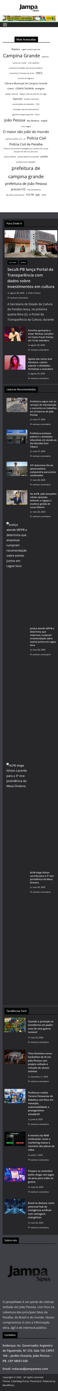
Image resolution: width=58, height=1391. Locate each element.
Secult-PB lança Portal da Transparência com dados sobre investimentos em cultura (30, 278)
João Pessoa (14, 120)
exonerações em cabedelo (23, 104)
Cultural (12, 262)
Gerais (23, 262)
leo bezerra (33, 120)
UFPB (43, 195)
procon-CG (18, 189)
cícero (10, 88)
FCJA (37, 104)
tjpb (37, 194)
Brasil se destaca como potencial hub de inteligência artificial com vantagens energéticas (41, 1210)
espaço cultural (11, 94)
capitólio (45, 57)
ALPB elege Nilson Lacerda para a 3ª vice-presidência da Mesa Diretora (42, 877)
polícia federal (10, 157)
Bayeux (16, 49)
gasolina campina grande (22, 114)
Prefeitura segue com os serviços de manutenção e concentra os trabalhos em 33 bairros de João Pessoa (43, 408)
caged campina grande (30, 49)
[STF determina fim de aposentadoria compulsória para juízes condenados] (16, 475)
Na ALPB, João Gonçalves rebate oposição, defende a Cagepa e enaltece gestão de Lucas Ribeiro (43, 500)
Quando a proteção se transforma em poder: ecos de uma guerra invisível (40, 1027)
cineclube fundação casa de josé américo (26, 68)
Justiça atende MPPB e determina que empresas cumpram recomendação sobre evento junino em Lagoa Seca (43, 637)
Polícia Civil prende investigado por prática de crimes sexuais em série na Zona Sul (26, 150)
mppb (44, 120)
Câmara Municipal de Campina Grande (26, 83)
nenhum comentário (19, 297)
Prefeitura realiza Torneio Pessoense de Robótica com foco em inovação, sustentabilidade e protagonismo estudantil (40, 1103)
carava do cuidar (20, 63)
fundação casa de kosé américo (26, 109)
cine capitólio (33, 63)
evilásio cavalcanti (31, 99)
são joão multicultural (15, 195)
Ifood (37, 114)
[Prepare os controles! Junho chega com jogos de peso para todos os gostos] (15, 1182)
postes (44, 156)
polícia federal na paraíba (28, 157)
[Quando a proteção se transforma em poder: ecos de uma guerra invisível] (15, 1033)
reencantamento (34, 190)
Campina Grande (21, 55)
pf (24, 139)
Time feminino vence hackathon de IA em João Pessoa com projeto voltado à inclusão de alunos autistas (40, 1062)
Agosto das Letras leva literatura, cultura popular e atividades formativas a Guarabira (40, 363)
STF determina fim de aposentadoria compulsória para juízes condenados (43, 470)
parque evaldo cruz (14, 139)
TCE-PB (30, 194)
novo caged (26, 126)
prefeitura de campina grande (26, 172)
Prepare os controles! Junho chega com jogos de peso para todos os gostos (41, 1176)
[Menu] (5, 24)
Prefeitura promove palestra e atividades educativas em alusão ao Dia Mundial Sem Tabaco (43, 440)
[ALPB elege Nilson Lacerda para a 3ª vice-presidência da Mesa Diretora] (16, 882)
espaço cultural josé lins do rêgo (33, 94)
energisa (39, 88)
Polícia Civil (36, 138)
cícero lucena (24, 88)
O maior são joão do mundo (26, 131)
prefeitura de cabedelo (25, 162)
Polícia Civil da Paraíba (26, 144)
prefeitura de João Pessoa (26, 183)
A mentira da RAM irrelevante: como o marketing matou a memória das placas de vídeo (41, 1142)
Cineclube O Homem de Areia (21, 73)
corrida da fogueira (26, 78)
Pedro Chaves (34, 293)
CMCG (39, 73)
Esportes (17, 98)
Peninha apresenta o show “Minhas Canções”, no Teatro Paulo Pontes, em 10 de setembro (41, 335)
